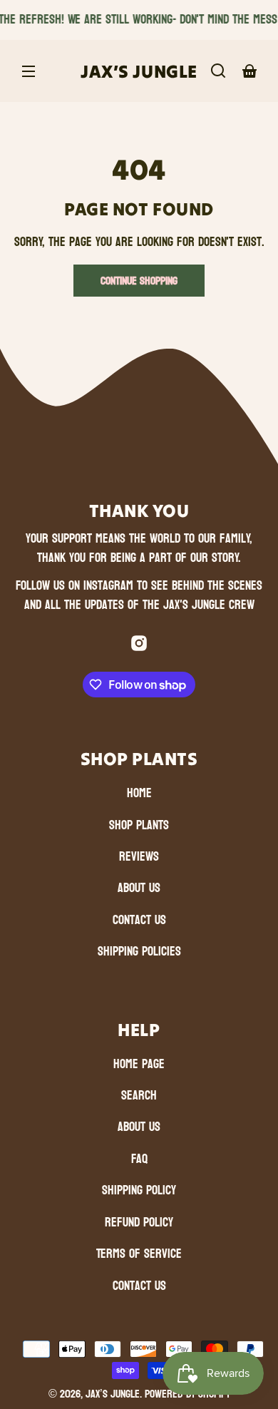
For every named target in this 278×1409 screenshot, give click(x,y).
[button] (218, 70)
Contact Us (139, 920)
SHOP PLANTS (139, 825)
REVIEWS (139, 857)
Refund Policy (139, 1222)
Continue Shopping (139, 280)
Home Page (139, 1064)
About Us (139, 888)
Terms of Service (139, 1254)
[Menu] (28, 70)
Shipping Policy (139, 1190)
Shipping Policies (139, 951)
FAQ (139, 1159)
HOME (139, 793)
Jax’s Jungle (113, 1393)
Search (139, 1095)
